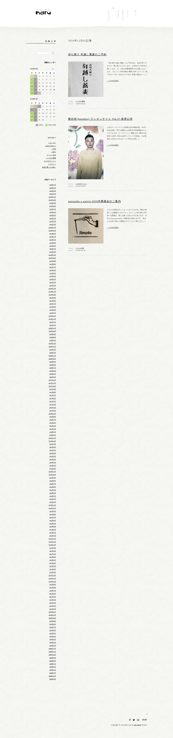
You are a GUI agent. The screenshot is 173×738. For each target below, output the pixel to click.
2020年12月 (52, 328)
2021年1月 (52, 325)
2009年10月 (52, 655)
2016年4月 (52, 426)
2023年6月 (52, 270)
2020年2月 (52, 340)
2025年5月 (52, 215)
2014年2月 (52, 499)
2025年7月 (52, 209)
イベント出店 (80, 248)
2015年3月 (52, 463)
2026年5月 (52, 188)
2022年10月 (52, 295)
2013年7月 (52, 517)
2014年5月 (52, 490)
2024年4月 (52, 243)
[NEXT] (52, 68)
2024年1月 (52, 252)
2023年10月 (52, 258)
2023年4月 (52, 276)
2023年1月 (52, 285)
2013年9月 (52, 511)
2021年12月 (52, 316)
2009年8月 (52, 661)
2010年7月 (52, 627)
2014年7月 (52, 484)
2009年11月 (52, 652)
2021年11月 (52, 319)
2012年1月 (52, 572)
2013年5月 (52, 524)
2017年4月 (52, 405)
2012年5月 (52, 560)
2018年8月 (52, 365)
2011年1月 (52, 609)
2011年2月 (52, 606)
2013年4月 (52, 527)
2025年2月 (52, 221)
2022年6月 (52, 307)
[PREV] (48, 68)
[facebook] (130, 720)
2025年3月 (52, 218)
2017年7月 (52, 395)
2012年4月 (52, 563)
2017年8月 (52, 392)
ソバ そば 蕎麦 (80, 101)
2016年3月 (52, 429)
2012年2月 (52, 569)
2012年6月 (52, 557)
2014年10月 (52, 475)
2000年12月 (52, 676)
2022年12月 (52, 289)
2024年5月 (52, 240)
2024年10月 (52, 231)
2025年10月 (52, 200)
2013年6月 (52, 520)
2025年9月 (52, 203)
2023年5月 (52, 273)
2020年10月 (52, 331)
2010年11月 (52, 615)
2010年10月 (52, 618)
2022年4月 (52, 310)
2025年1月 (52, 224)
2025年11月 (52, 197)
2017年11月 (52, 383)
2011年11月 (52, 578)
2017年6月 (52, 398)
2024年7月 (52, 237)
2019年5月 (52, 350)
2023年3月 (52, 279)
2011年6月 (52, 594)
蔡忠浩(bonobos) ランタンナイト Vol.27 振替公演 (100, 119)
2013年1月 (52, 536)
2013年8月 (52, 514)
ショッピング (108, 16)
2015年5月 (52, 456)
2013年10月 (52, 508)
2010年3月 (52, 639)
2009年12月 (52, 649)
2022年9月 (52, 298)
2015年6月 (52, 453)
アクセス (118, 16)
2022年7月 (52, 304)
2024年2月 (52, 249)
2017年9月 (52, 389)
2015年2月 (52, 466)
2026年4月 (52, 191)
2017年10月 (52, 386)
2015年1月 (52, 469)
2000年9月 (52, 679)
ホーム (135, 16)
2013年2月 (52, 533)
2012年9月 (52, 548)
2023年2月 (52, 282)
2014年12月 (52, 472)
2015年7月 (52, 450)
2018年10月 (52, 359)
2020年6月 (52, 337)
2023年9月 (52, 261)
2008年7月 (52, 673)
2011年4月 (52, 600)
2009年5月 (52, 667)
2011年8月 (52, 588)
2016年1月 (52, 435)
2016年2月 (52, 432)
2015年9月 (52, 444)
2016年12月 (52, 414)
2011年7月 (52, 591)
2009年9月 (52, 658)
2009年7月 (52, 664)
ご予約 (53, 149)
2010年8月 (52, 624)
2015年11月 (52, 438)
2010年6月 (52, 630)
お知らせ (113, 16)
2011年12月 (52, 575)
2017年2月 (52, 408)
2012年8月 (52, 551)
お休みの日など (50, 146)
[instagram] (138, 720)
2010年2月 (52, 642)
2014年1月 (52, 502)
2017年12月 (52, 380)
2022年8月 (52, 301)
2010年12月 (52, 612)
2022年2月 (52, 313)
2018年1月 (52, 377)
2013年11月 (52, 505)
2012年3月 (52, 566)
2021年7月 (52, 322)
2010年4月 (52, 636)
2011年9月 (52, 584)
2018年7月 (52, 368)
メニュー (127, 16)
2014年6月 (52, 487)
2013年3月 (52, 530)
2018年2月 (52, 374)
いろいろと (52, 143)
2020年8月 (52, 334)
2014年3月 (52, 496)
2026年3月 (52, 194)
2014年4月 (52, 493)
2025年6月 (52, 212)
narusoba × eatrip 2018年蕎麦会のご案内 (94, 201)
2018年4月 (52, 371)
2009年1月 (52, 670)
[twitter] (134, 720)
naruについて (122, 16)
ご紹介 (53, 152)
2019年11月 (52, 347)
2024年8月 (52, 234)
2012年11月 (52, 542)
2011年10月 (52, 582)
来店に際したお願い (49, 167)
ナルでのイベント (81, 184)
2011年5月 (52, 597)
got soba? (145, 720)
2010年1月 (52, 646)
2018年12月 (52, 356)
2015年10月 (52, 441)
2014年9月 (52, 478)
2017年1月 (52, 411)
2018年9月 (52, 362)
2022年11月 (52, 292)
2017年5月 (52, 401)
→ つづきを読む (113, 81)
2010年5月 (52, 633)
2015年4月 (52, 459)
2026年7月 (52, 185)
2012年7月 (52, 554)
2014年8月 (52, 481)
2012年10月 (52, 545)
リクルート (52, 164)
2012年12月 (52, 539)
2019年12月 (52, 343)
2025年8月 (52, 206)
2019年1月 (52, 353)
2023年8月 (52, 264)
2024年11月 (52, 228)
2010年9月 (52, 621)
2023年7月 (52, 267)
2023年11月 (52, 255)
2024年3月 (52, 246)
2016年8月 (52, 417)
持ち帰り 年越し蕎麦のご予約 (87, 54)
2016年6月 (52, 423)
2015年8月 (52, 447)
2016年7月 (52, 420)
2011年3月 (52, 603)
